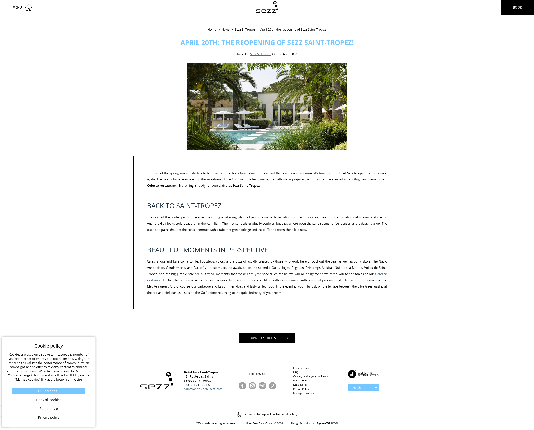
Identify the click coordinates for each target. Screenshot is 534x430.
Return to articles (261, 338)
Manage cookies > (303, 393)
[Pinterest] (272, 385)
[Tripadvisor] (262, 385)
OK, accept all (48, 391)
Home (212, 29)
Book (517, 7)
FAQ (296, 372)
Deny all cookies (48, 400)
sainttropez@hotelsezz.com (203, 389)
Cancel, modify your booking (310, 376)
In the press (301, 368)
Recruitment (301, 380)
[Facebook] (242, 385)
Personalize (48, 408)
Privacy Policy (302, 389)
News (225, 29)
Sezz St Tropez (245, 29)
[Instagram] (252, 385)
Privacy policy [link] (48, 417)
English (356, 388)
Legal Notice (301, 384)
